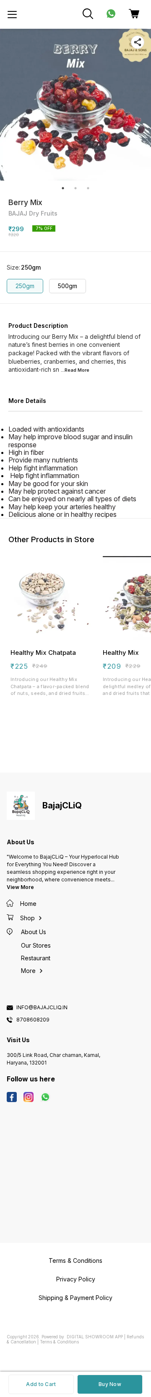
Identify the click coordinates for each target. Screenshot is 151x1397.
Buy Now (110, 1384)
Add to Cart (41, 1384)
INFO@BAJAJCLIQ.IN (42, 1008)
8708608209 (32, 1020)
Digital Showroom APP (95, 1336)
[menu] (12, 14)
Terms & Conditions (59, 1341)
